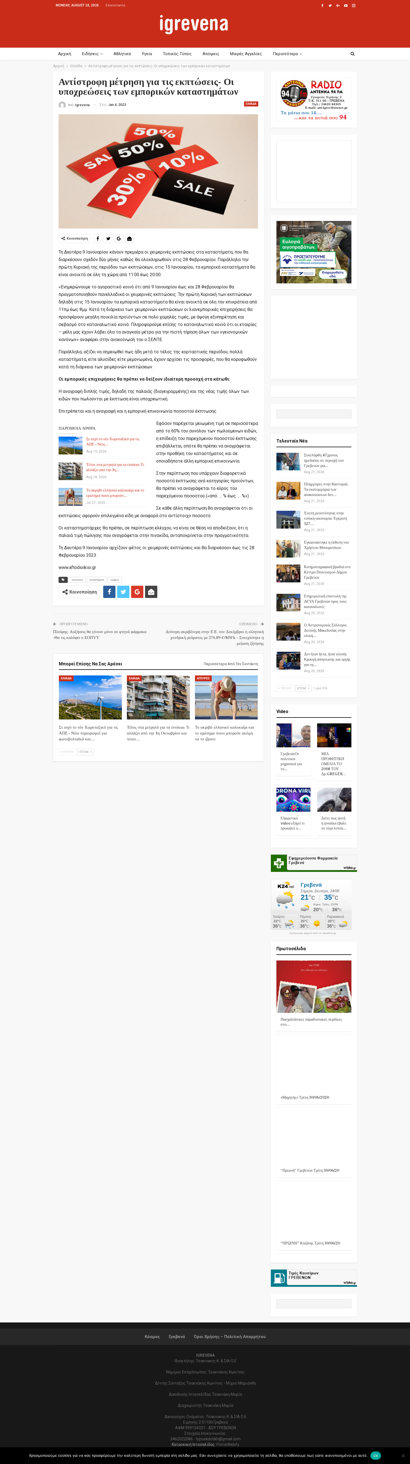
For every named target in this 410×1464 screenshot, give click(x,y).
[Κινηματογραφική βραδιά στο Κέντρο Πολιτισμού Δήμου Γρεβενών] (288, 573)
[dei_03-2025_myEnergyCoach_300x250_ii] (314, 171)
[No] (403, 1455)
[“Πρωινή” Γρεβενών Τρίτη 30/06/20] (314, 1137)
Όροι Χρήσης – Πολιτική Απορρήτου (230, 1336)
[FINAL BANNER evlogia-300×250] (314, 252)
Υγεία (147, 53)
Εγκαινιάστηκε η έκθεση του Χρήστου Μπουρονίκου (326, 545)
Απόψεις (210, 53)
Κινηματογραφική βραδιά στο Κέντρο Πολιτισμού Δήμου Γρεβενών (327, 572)
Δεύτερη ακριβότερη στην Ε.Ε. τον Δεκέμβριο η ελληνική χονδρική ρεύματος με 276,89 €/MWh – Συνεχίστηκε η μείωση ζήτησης (215, 637)
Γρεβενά (177, 1336)
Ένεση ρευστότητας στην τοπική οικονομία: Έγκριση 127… (325, 518)
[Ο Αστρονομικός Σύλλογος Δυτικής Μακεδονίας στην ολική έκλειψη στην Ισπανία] (288, 632)
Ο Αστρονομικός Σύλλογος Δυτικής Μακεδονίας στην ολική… (325, 630)
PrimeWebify (227, 1444)
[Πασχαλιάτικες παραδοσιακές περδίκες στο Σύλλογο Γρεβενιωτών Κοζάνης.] (314, 986)
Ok (375, 1455)
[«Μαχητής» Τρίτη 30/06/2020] (314, 1064)
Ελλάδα (251, 103)
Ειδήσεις (90, 53)
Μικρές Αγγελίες (246, 53)
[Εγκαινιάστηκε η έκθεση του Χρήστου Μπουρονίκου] (288, 549)
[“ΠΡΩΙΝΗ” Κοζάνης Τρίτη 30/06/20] (314, 1210)
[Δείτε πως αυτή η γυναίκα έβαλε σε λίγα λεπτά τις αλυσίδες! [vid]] (334, 800)
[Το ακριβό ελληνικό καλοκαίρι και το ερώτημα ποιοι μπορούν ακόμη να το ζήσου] (71, 497)
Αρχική (64, 53)
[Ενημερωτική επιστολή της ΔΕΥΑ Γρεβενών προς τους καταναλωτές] (288, 603)
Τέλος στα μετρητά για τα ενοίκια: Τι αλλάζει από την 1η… (115, 467)
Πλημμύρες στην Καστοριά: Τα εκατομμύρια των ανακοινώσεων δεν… (326, 489)
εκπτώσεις (77, 580)
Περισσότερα (285, 53)
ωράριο (114, 580)
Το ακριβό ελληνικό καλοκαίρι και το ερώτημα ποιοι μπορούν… (115, 493)
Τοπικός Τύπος (177, 53)
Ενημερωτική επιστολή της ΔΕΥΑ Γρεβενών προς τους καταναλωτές (325, 601)
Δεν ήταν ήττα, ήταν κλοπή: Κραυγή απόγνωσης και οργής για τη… (327, 659)
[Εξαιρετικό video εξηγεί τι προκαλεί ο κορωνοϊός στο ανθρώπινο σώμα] (293, 800)
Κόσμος (152, 1336)
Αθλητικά (122, 53)
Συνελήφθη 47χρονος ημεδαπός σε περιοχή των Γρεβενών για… (324, 460)
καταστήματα (97, 580)
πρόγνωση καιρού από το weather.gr (312, 933)
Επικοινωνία (115, 5)
